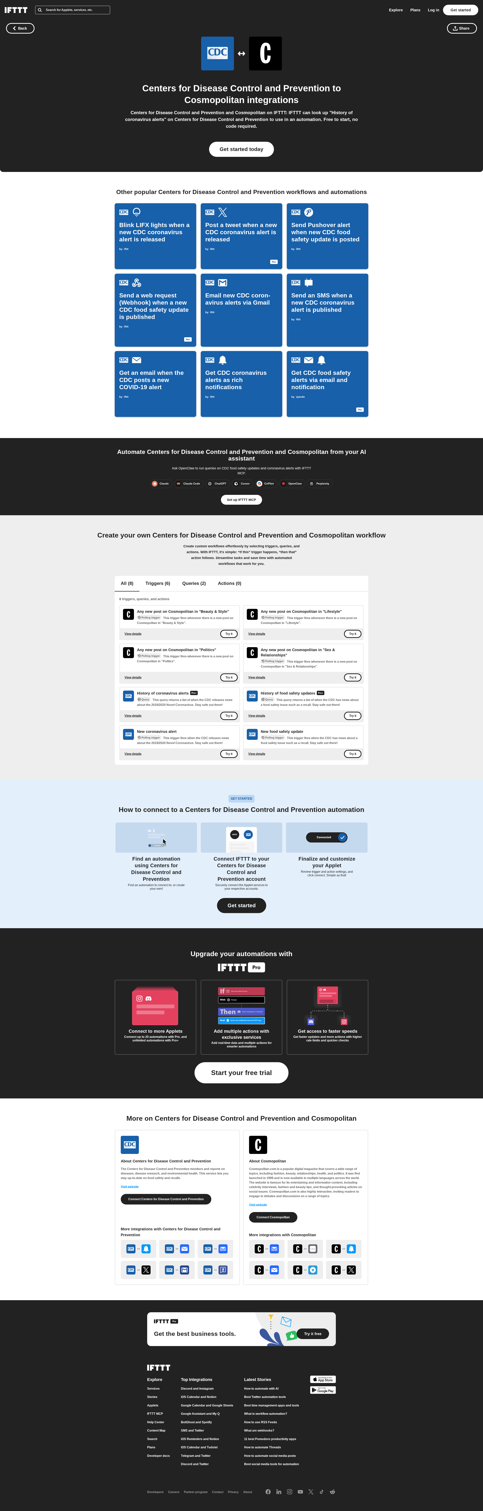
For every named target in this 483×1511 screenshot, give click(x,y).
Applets (152, 1405)
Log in (433, 10)
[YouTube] (300, 1492)
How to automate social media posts (270, 1455)
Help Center (155, 1422)
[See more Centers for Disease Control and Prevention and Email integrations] (177, 1249)
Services (153, 1388)
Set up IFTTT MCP (241, 500)
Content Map (156, 1430)
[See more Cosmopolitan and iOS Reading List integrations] (305, 1249)
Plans (415, 10)
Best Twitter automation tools (265, 1397)
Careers (173, 1492)
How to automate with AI (261, 1388)
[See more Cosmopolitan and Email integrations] (267, 1270)
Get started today (241, 149)
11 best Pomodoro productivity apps (270, 1439)
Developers (155, 1492)
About (247, 1492)
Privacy (233, 1492)
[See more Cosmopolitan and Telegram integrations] (305, 1270)
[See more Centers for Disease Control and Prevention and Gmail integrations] (177, 1270)
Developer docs (158, 1455)
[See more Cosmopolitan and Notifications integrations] (343, 1249)
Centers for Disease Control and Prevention (236, 88)
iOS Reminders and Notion (200, 1439)
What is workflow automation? (265, 1414)
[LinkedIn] (278, 1492)
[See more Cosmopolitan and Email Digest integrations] (267, 1249)
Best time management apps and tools (271, 1405)
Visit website (130, 1186)
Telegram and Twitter (196, 1455)
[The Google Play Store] (323, 1390)
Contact (217, 1492)
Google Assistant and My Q (200, 1414)
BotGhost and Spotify (196, 1422)
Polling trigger (151, 617)
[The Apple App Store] (323, 1379)
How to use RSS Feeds (260, 1422)
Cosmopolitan (214, 100)
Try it (228, 633)
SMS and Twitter (192, 1430)
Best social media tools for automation (271, 1464)
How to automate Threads (262, 1447)
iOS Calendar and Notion (198, 1397)
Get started (461, 10)
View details (133, 633)
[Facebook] (268, 1492)
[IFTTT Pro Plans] (194, 693)
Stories (152, 1397)
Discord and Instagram (197, 1388)
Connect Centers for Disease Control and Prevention (166, 1199)
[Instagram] (289, 1492)
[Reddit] (332, 1492)
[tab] (127, 584)
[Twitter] (311, 1492)
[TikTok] (321, 1492)
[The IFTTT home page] (16, 10)
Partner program (196, 1492)
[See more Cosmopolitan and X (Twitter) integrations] (343, 1270)
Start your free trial (241, 1073)
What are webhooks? (259, 1430)
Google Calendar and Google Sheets (207, 1405)
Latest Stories (257, 1379)
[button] (241, 905)
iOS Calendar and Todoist (199, 1447)
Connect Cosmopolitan (273, 1217)
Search (152, 1439)
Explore (396, 10)
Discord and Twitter (195, 1464)
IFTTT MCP (155, 1414)
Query (145, 699)
